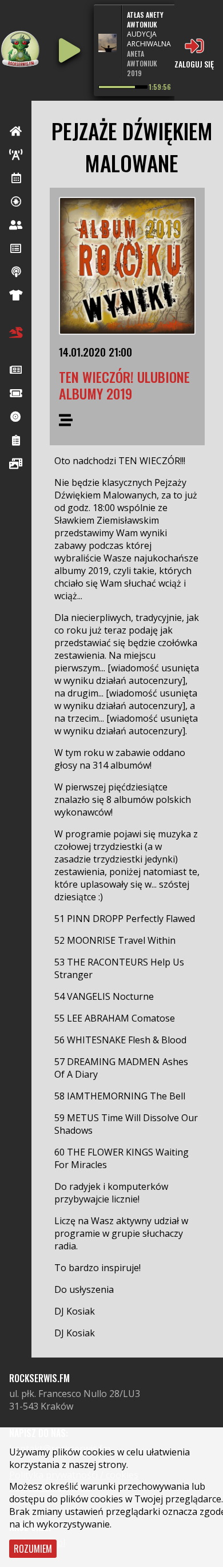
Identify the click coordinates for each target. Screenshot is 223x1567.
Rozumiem (33, 1549)
